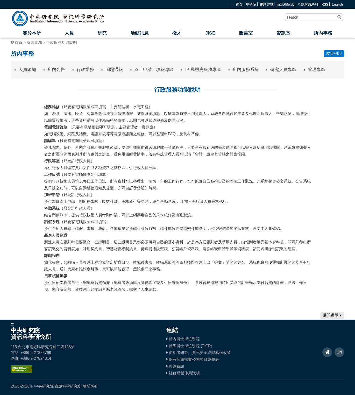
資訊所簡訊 (285, 4)
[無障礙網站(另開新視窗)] (21, 371)
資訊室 (283, 32)
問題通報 (114, 69)
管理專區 (316, 69)
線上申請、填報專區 (154, 69)
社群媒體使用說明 (184, 373)
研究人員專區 (283, 69)
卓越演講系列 (308, 4)
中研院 (251, 4)
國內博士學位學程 (184, 339)
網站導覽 (266, 4)
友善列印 (334, 53)
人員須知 (27, 69)
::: (230, 4)
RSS (324, 4)
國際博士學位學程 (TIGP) (190, 346)
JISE (210, 32)
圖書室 (246, 32)
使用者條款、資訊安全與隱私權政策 (199, 353)
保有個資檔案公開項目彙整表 (193, 359)
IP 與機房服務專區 (203, 69)
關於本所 (32, 32)
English (337, 4)
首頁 (239, 4)
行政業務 (85, 69)
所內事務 (323, 32)
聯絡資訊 (176, 366)
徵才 (177, 32)
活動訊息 (139, 32)
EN (339, 352)
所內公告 (56, 69)
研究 (102, 32)
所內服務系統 (246, 69)
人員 (69, 32)
